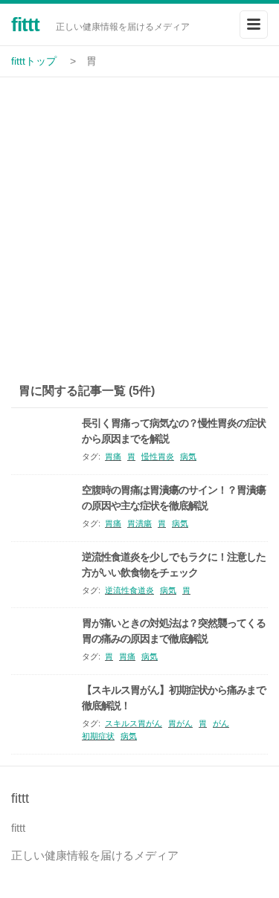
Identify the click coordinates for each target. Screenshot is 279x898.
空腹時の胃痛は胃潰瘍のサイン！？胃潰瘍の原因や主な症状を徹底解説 (174, 497)
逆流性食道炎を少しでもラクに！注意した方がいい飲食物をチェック (174, 564)
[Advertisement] (139, 224)
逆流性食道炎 (129, 590)
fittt (25, 24)
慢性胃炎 (157, 456)
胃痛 (113, 456)
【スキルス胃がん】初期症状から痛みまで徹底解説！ (174, 697)
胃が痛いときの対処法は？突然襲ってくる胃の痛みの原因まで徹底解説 (174, 631)
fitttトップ (34, 61)
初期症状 (98, 735)
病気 (188, 456)
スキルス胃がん (133, 723)
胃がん (180, 723)
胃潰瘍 (139, 523)
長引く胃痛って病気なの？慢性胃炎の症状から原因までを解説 (174, 431)
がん (221, 723)
